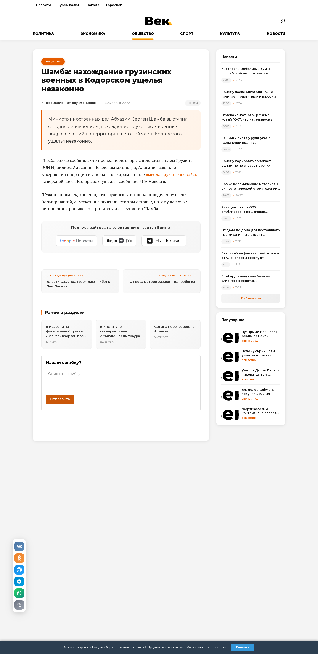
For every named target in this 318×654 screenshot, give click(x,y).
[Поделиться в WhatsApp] (19, 593)
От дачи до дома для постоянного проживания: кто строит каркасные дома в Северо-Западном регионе (250, 232)
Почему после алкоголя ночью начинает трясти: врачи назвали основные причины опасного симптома (248, 94)
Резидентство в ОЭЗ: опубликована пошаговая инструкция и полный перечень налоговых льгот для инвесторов (249, 209)
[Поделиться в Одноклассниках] (19, 558)
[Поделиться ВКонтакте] (19, 546)
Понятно (242, 647)
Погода (93, 5)
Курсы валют (69, 5)
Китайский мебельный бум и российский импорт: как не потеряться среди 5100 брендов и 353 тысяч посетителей (250, 71)
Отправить (60, 399)
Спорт (186, 34)
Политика (43, 34)
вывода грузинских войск (171, 174)
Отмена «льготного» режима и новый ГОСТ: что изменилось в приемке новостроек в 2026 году (249, 117)
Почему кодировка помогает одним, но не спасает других (246, 163)
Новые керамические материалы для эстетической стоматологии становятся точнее (249, 186)
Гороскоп (114, 5)
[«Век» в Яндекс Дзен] (119, 240)
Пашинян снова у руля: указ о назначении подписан (246, 140)
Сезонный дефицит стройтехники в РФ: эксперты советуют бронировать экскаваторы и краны (250, 255)
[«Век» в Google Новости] (76, 240)
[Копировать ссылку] (19, 605)
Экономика (93, 34)
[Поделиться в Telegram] (19, 581)
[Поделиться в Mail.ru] (19, 570)
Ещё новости (251, 298)
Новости (43, 5)
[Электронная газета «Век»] (159, 21)
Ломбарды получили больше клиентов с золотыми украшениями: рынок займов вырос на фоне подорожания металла (246, 278)
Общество (143, 34)
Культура (230, 34)
